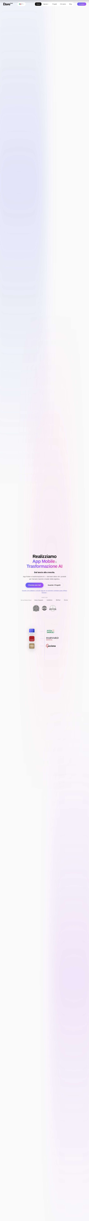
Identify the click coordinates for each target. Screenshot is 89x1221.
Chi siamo (63, 4)
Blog (70, 4)
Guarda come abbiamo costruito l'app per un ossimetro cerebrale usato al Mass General (44, 591)
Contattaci (81, 4)
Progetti (54, 4)
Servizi (45, 4)
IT (21, 4)
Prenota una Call (34, 585)
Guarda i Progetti (54, 585)
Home (38, 4)
